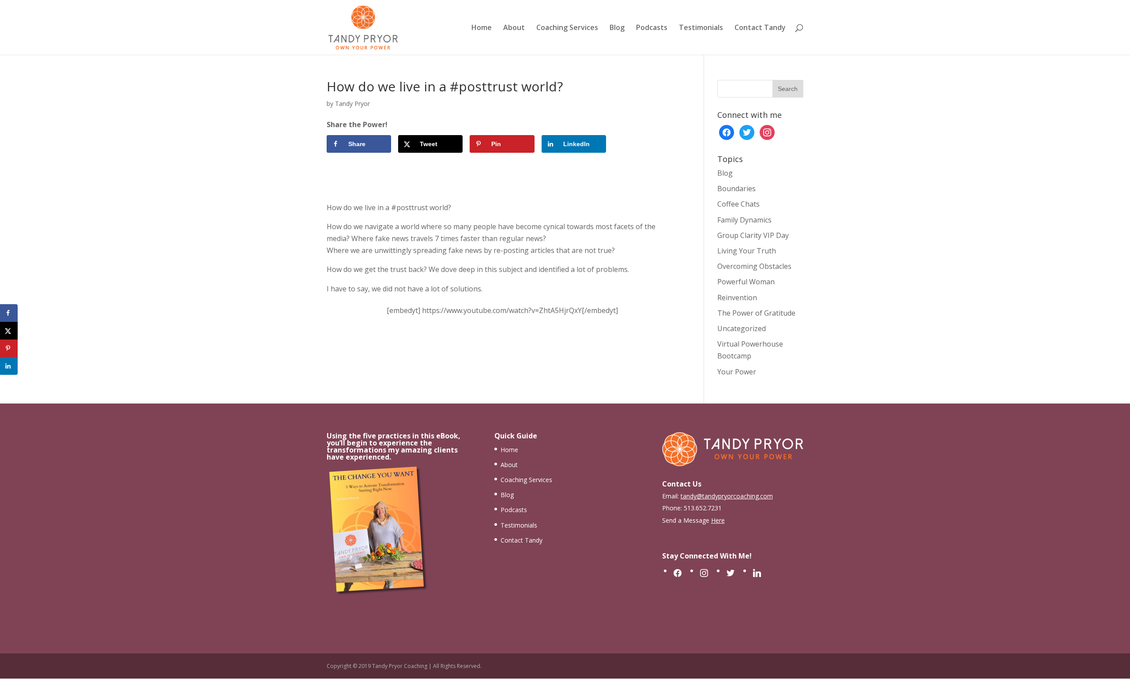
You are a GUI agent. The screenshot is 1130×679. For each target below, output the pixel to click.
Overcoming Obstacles (754, 266)
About (514, 28)
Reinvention (737, 297)
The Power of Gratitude (756, 313)
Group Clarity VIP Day (753, 235)
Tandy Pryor (352, 103)
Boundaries (736, 188)
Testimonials (701, 28)
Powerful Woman (746, 282)
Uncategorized (741, 328)
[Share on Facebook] (9, 313)
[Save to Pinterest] (9, 348)
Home (481, 28)
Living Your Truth (746, 251)
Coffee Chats (738, 204)
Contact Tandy (760, 28)
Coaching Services (567, 28)
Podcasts (651, 28)
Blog (617, 28)
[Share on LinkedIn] (9, 366)
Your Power (736, 372)
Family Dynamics (744, 220)
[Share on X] (9, 331)
